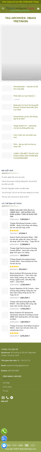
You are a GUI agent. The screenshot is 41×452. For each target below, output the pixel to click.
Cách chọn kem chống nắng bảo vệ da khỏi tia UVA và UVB (19, 182)
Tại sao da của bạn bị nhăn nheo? (15, 197)
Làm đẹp (6, 383)
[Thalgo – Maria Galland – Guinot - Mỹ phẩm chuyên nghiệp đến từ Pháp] (21, 8)
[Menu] (3, 8)
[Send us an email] (3, 397)
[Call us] (7, 397)
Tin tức (5, 391)
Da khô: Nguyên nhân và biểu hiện (15, 188)
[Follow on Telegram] (11, 397)
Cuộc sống (7, 387)
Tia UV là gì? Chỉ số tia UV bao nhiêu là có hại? (20, 193)
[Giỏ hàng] (38, 8)
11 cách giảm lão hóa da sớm (13, 177)
